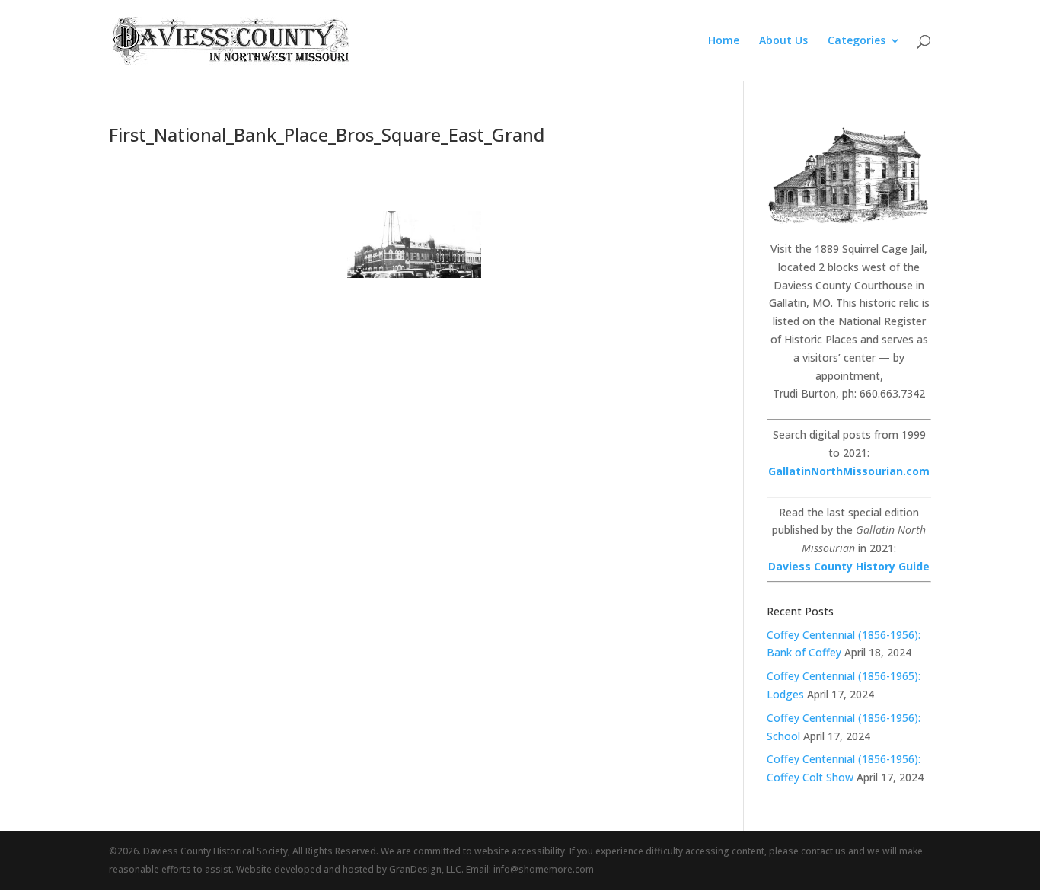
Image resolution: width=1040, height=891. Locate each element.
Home (723, 41)
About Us (783, 41)
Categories (856, 41)
